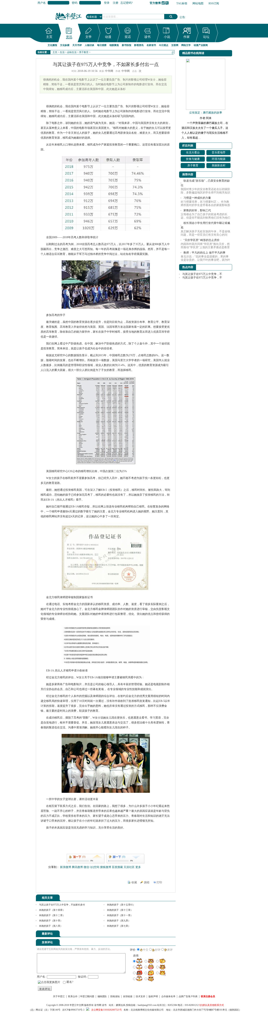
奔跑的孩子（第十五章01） (121, 904)
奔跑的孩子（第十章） (51, 920)
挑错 (146, 882)
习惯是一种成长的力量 (197, 197)
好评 (157, 949)
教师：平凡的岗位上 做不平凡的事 (204, 252)
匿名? (70, 982)
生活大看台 (193, 152)
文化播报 (52, 45)
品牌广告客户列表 (188, 996)
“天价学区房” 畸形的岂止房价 (201, 240)
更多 (138, 867)
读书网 (97, 1005)
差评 (170, 949)
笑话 (128, 36)
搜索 (171, 16)
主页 (49, 36)
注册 (115, 2)
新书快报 (126, 45)
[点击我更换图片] (49, 982)
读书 (147, 36)
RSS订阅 (214, 3)
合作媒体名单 (168, 996)
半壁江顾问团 (87, 996)
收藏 (134, 882)
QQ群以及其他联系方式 (211, 1005)
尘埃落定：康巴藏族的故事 (205, 112)
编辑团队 (102, 996)
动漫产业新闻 (201, 45)
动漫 (108, 36)
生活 (62, 52)
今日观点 (163, 45)
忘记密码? (126, 2)
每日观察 (102, 45)
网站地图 (197, 3)
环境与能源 (218, 158)
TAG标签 (181, 3)
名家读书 (151, 45)
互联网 (174, 45)
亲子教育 (83, 52)
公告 (182, 17)
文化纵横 (64, 45)
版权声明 (153, 996)
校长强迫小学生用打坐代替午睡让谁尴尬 (205, 225)
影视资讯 (139, 45)
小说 (167, 36)
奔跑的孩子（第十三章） (120, 910)
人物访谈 (89, 45)
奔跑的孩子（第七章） (118, 926)
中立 (145, 949)
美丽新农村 (218, 165)
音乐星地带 (218, 152)
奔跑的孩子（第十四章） (52, 910)
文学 (88, 36)
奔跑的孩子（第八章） (51, 926)
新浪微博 (163, 3)
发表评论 (44, 988)
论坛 (206, 36)
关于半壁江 (59, 996)
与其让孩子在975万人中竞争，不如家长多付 (62, 904)
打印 (159, 882)
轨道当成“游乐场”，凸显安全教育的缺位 (205, 183)
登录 (106, 2)
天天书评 (77, 45)
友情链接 (127, 996)
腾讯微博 (167, 3)
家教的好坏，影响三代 (197, 210)
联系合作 (72, 996)
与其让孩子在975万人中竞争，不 (202, 274)
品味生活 (72, 52)
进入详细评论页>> (164, 934)
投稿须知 (115, 996)
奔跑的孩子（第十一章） (120, 915)
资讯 (69, 36)
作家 (186, 36)
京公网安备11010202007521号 (106, 1009)
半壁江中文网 (76, 1005)
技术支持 (140, 996)
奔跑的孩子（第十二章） (52, 915)
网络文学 (186, 45)
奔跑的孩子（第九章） (118, 920)
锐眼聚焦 (114, 45)
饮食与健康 (193, 158)
